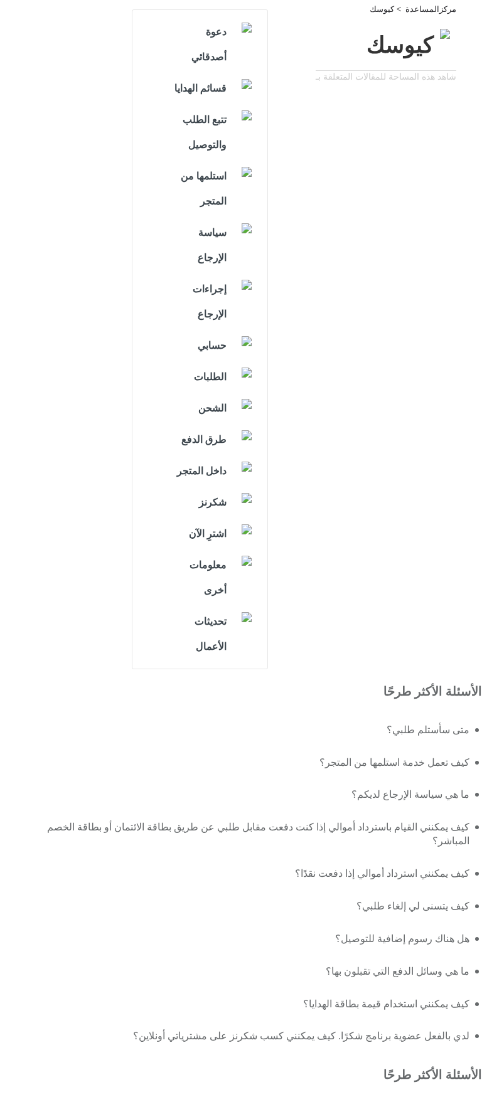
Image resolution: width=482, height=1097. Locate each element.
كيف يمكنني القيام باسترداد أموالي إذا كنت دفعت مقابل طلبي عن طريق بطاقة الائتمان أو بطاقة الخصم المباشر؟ (258, 834)
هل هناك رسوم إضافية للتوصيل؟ (402, 938)
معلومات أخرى (208, 577)
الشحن (212, 408)
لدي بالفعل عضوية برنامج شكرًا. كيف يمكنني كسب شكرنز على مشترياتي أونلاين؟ (301, 1036)
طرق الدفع (204, 439)
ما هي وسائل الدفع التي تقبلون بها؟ (397, 971)
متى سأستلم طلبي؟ (428, 729)
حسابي (212, 345)
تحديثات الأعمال (211, 634)
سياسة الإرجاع (212, 245)
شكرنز (213, 502)
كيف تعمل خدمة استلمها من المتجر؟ (394, 762)
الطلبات (210, 376)
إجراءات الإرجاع (210, 301)
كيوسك (382, 9)
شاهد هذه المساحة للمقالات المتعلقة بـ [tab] (386, 77)
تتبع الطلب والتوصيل (205, 132)
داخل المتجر (202, 470)
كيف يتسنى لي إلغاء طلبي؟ (412, 906)
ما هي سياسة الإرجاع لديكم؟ (410, 794)
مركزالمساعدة (430, 9)
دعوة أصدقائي (209, 44)
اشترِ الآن (208, 533)
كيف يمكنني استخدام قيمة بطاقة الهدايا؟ (386, 1004)
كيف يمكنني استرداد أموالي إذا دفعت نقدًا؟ (382, 873)
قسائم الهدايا (200, 88)
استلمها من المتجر (204, 188)
